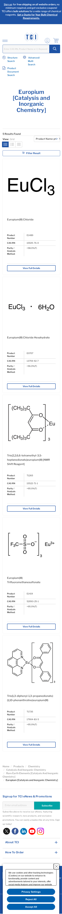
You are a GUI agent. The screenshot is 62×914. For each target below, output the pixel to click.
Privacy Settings (31, 891)
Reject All (31, 899)
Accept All (31, 906)
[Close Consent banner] (56, 866)
